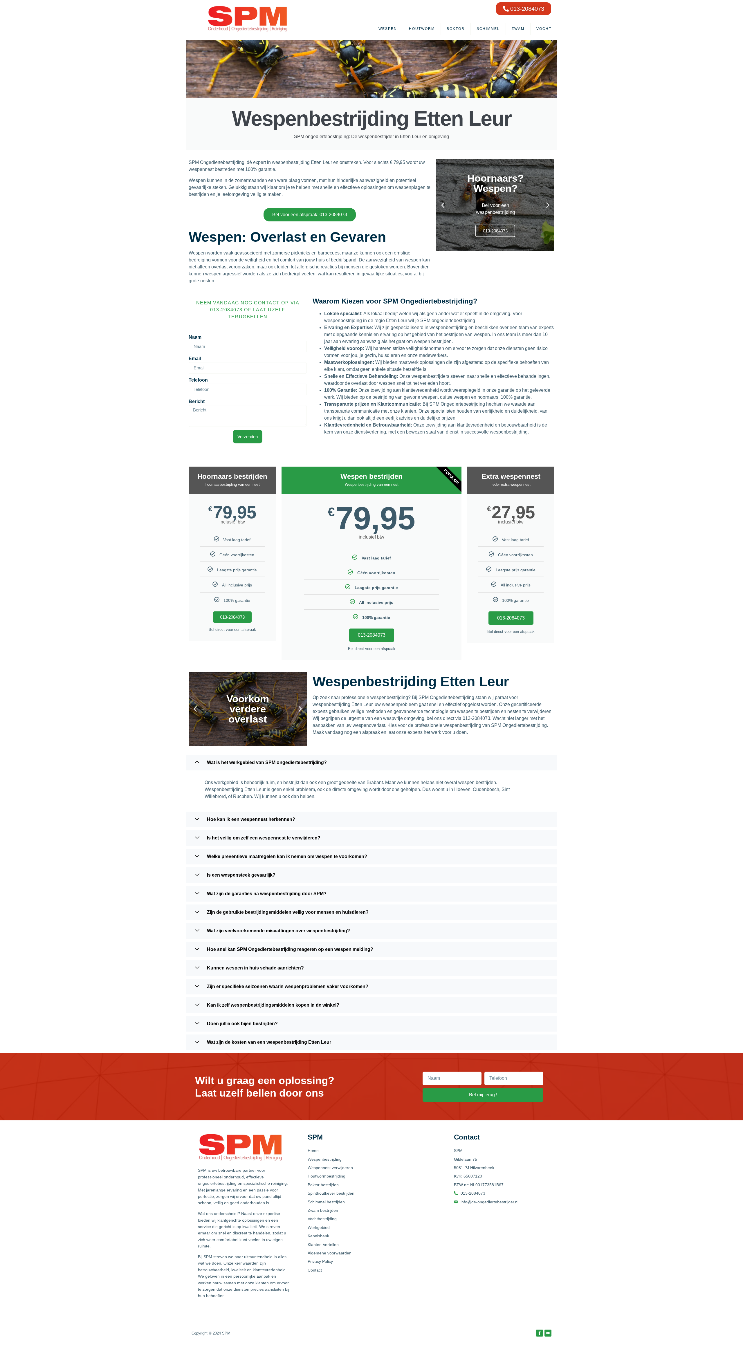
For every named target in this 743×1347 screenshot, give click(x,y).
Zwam (518, 29)
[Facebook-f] (539, 1333)
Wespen (387, 29)
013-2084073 (232, 617)
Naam (195, 337)
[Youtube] (547, 1333)
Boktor (456, 29)
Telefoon (198, 380)
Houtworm (422, 29)
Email (195, 358)
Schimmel (488, 29)
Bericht (197, 401)
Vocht (543, 29)
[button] (442, 205)
